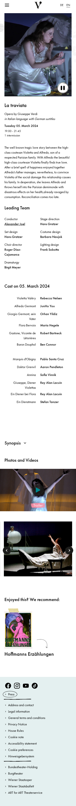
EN (68, 5)
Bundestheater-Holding (22, 767)
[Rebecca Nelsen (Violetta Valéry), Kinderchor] (38, 548)
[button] (7, 550)
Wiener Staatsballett (21, 786)
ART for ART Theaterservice (25, 792)
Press (11, 694)
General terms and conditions (26, 718)
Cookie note (16, 737)
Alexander (14, 224)
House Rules (16, 730)
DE (61, 5)
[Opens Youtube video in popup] (38, 490)
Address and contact (21, 705)
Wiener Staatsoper (20, 780)
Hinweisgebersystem (21, 756)
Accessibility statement (22, 743)
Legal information (19, 711)
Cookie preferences (20, 750)
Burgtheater (15, 773)
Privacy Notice (17, 724)
